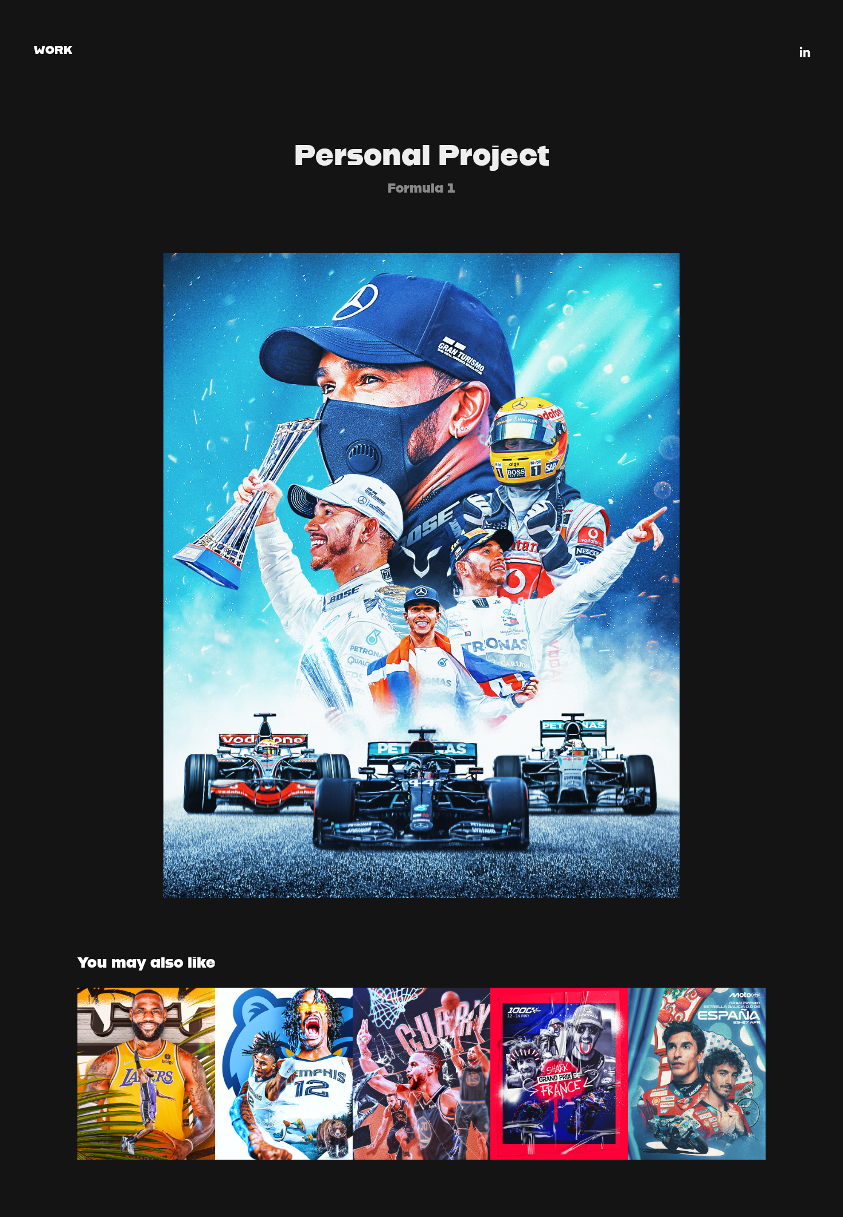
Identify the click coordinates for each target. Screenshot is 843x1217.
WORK (53, 50)
